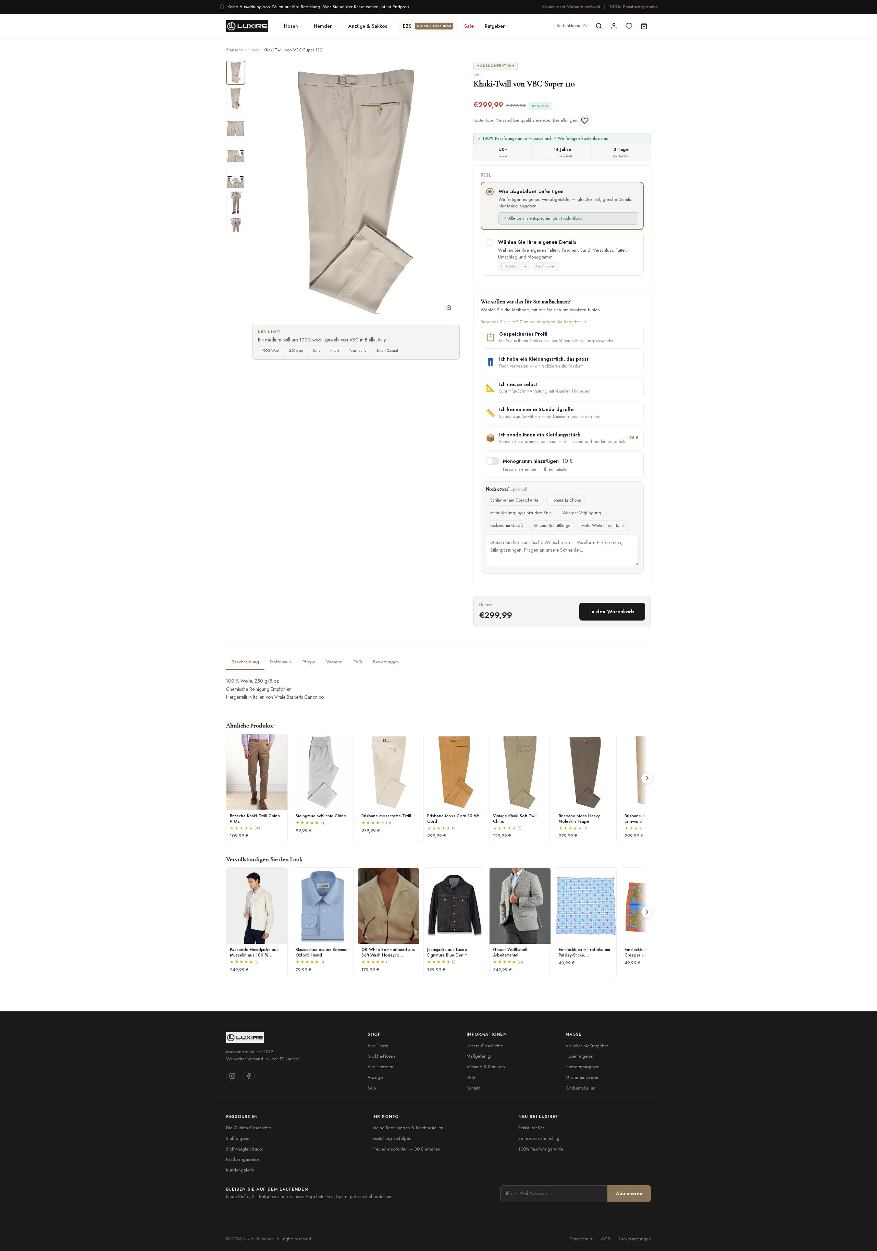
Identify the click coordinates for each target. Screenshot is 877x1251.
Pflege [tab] (308, 662)
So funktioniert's (571, 25)
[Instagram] (232, 1076)
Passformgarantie (242, 1159)
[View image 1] (235, 73)
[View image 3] (235, 125)
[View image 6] (235, 203)
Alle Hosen (378, 1046)
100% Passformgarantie (633, 6)
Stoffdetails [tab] (281, 662)
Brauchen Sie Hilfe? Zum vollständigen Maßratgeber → (533, 321)
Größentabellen (580, 1088)
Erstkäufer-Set (531, 1127)
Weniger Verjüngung (582, 513)
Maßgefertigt (479, 1056)
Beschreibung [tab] (245, 662)
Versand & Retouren (486, 1066)
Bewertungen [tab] (386, 662)
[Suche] (599, 26)
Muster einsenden (583, 1077)
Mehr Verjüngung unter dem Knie (521, 513)
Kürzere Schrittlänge (552, 525)
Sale (469, 26)
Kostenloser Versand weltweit (571, 6)
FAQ (471, 1077)
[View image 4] (235, 151)
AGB (605, 1239)
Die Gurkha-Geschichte (248, 1127)
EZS (427, 26)
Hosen (291, 26)
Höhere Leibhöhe (566, 500)
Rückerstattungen (634, 1239)
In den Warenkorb (612, 611)
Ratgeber (495, 26)
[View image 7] (235, 229)
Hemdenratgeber (582, 1066)
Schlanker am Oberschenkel (515, 500)
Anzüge (375, 1077)
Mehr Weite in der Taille (603, 525)
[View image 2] (235, 99)
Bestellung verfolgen (391, 1138)
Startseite (234, 50)
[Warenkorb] (644, 26)
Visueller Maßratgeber (587, 1046)
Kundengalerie (240, 1170)
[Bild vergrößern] (449, 309)
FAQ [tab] (358, 662)
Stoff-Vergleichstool (244, 1149)
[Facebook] (249, 1076)
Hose (253, 50)
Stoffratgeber (238, 1138)
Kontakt (473, 1088)
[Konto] (614, 26)
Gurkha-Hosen (381, 1056)
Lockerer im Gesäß (506, 525)
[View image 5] (235, 177)
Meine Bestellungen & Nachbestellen (407, 1127)
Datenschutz (581, 1239)
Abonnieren (629, 1193)
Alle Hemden (380, 1066)
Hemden (323, 26)
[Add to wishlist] (584, 120)
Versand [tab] (334, 662)
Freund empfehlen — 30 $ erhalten (406, 1149)
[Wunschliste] (629, 26)
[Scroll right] (647, 778)
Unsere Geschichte (485, 1046)
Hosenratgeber (580, 1056)
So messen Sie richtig (538, 1138)
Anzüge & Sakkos (367, 26)
